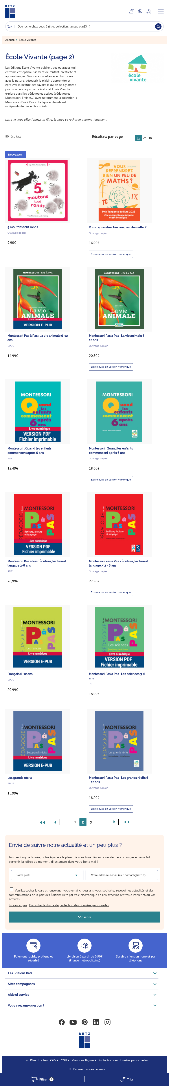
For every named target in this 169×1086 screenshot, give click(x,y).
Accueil (10, 40)
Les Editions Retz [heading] (20, 973)
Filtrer (45, 1079)
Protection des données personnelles (123, 1060)
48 (150, 138)
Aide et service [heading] (18, 994)
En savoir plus (18, 905)
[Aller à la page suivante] (114, 822)
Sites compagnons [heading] (21, 984)
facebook (61, 1022)
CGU (64, 1060)
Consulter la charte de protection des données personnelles (69, 905)
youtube (73, 1022)
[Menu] (161, 11)
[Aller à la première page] (43, 822)
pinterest (84, 1022)
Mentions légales (83, 1060)
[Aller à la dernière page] (126, 822)
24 (145, 138)
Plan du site (38, 1060)
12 (138, 138)
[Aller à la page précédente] (55, 822)
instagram (107, 1022)
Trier (130, 1079)
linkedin (96, 1022)
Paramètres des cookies (89, 1069)
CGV (53, 1060)
